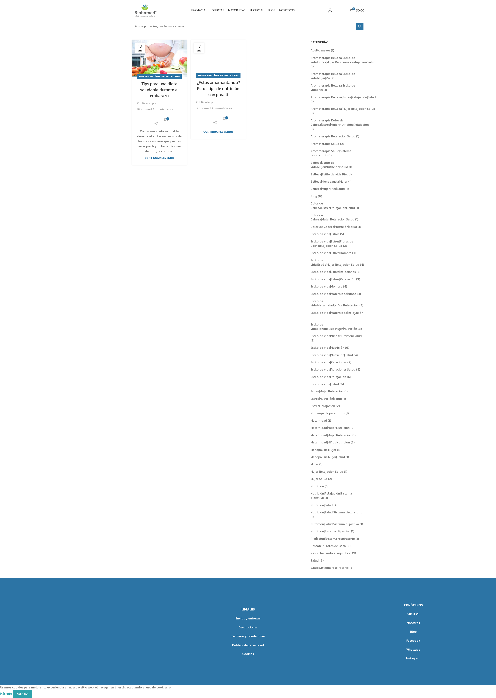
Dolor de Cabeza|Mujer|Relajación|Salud (332, 217)
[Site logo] (145, 9)
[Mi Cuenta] (330, 10)
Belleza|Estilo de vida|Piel (329, 174)
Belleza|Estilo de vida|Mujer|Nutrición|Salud (329, 164)
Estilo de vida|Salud (324, 384)
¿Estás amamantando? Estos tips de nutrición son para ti (218, 88)
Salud (314, 560)
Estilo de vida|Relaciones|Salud (332, 369)
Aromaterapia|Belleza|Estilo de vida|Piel (332, 87)
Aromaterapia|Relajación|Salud (332, 136)
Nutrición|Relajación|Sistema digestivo (331, 495)
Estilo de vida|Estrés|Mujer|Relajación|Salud (334, 262)
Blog (313, 196)
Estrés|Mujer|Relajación (327, 391)
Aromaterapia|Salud (324, 143)
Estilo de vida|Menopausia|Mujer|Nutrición (333, 326)
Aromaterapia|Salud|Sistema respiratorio (330, 153)
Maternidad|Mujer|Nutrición (159, 76)
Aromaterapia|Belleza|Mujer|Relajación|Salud (342, 108)
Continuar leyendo (159, 158)
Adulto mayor (320, 50)
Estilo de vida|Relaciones (328, 362)
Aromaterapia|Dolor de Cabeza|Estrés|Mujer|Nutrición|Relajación (339, 122)
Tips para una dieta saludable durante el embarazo (159, 90)
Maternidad (318, 420)
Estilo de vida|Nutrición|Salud (331, 355)
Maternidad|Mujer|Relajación (331, 435)
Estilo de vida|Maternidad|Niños (333, 293)
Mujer (314, 464)
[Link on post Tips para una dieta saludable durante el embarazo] (159, 58)
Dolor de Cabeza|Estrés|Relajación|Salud (332, 205)
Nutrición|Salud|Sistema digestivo (334, 524)
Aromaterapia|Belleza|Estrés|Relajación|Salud (343, 97)
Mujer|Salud (318, 478)
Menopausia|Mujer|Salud (327, 457)
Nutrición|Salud (321, 505)
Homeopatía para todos (327, 413)
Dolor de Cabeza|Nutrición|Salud (333, 226)
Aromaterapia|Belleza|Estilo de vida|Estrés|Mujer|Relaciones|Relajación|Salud (343, 59)
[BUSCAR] (359, 26)
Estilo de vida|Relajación (328, 376)
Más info (6, 693)
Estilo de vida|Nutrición (327, 347)
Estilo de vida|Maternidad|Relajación (336, 312)
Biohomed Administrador (155, 109)
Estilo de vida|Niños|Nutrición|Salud (336, 336)
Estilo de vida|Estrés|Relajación (332, 279)
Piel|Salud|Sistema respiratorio (332, 538)
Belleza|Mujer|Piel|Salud (327, 188)
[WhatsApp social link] (158, 117)
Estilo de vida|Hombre (326, 286)
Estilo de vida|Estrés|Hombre (330, 252)
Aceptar (22, 694)
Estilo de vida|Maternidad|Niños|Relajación (334, 303)
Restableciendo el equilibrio (330, 553)
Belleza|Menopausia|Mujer (328, 181)
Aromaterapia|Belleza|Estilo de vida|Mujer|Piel (332, 75)
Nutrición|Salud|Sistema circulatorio (336, 512)
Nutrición (317, 486)
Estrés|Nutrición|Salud (326, 398)
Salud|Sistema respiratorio (329, 567)
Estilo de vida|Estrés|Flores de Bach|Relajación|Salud (331, 243)
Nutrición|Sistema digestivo (330, 531)
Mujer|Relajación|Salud (326, 471)
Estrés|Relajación (322, 405)
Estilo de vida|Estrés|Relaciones (333, 271)
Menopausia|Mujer (323, 449)
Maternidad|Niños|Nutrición (330, 442)
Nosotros (413, 622)
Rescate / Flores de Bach (328, 545)
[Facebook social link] (154, 117)
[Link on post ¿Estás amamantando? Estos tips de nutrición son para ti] (218, 58)
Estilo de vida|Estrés (324, 234)
